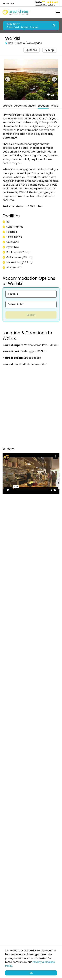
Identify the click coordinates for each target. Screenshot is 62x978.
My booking (8, 3)
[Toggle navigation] (55, 12)
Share (33, 50)
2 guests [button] (12, 294)
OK (31, 973)
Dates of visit (15, 304)
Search (31, 315)
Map (51, 50)
